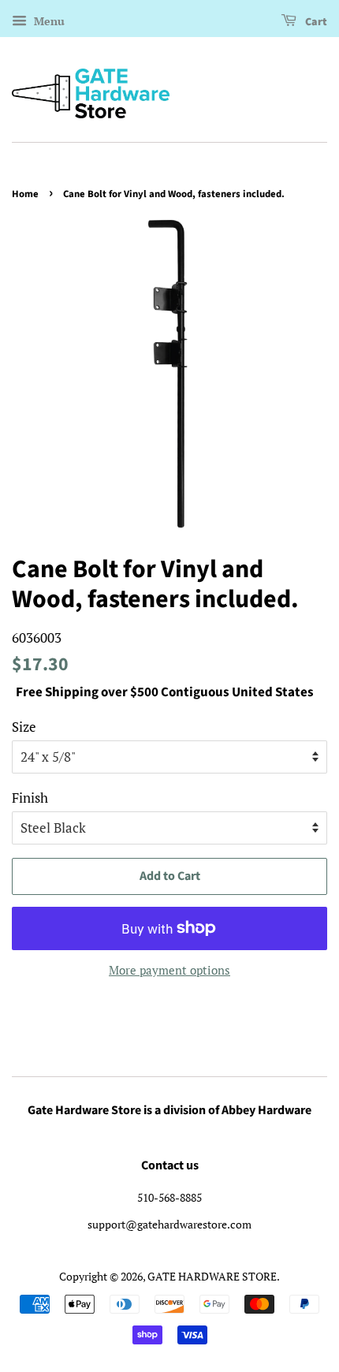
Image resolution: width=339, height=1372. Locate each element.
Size (24, 727)
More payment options (169, 970)
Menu (48, 20)
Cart (315, 22)
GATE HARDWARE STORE (212, 1276)
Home (25, 194)
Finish (30, 798)
